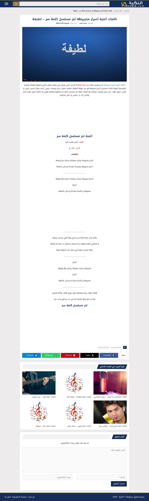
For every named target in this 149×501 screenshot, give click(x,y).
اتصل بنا (8, 497)
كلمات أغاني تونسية (116, 347)
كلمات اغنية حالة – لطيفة (46, 426)
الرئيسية (126, 11)
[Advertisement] (74, 116)
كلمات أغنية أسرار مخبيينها (114, 85)
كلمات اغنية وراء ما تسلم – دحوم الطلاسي (110, 396)
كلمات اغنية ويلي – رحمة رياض (79, 426)
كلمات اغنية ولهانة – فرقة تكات (78, 396)
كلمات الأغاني (118, 11)
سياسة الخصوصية (19, 497)
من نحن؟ (31, 497)
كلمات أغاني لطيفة (103, 347)
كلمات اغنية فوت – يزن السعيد (44, 396)
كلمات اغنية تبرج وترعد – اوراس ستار (113, 426)
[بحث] (16, 4)
